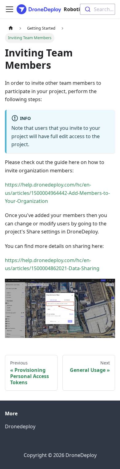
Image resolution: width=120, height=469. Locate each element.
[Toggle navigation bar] (9, 9)
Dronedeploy (20, 426)
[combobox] (97, 9)
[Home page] (11, 28)
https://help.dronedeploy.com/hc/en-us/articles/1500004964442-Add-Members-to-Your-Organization (57, 192)
